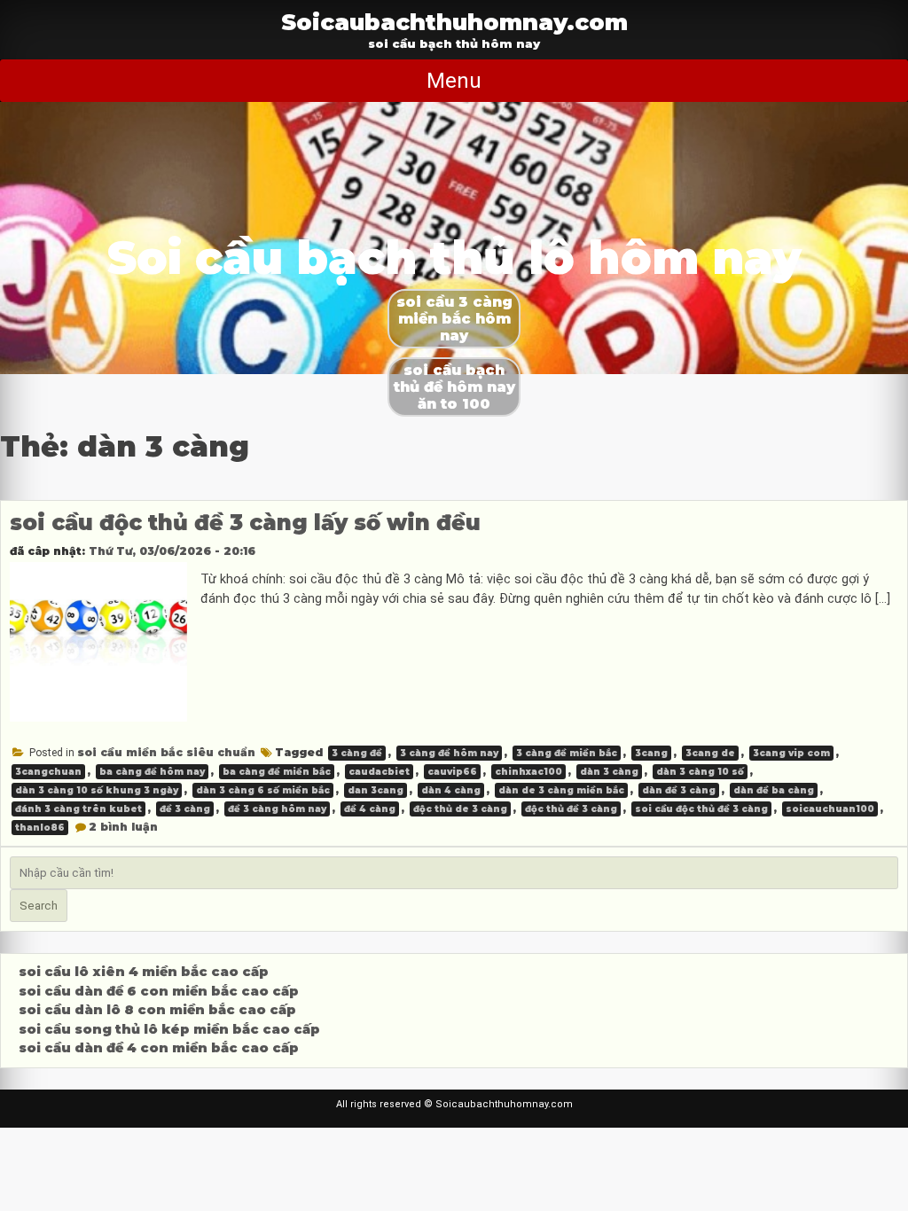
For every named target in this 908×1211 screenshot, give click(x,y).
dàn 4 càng (451, 790)
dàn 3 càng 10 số (700, 771)
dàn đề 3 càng (679, 790)
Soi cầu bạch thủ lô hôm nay (454, 257)
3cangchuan (48, 771)
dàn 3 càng (609, 771)
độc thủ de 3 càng (460, 809)
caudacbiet (379, 771)
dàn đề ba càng (773, 790)
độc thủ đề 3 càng (571, 809)
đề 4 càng (369, 809)
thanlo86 (40, 827)
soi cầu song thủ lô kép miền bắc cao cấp (169, 1029)
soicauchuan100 (830, 809)
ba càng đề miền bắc (277, 771)
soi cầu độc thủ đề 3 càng (701, 809)
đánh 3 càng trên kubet (78, 809)
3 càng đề (357, 753)
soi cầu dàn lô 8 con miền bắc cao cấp (157, 1010)
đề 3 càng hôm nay (277, 809)
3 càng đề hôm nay (449, 753)
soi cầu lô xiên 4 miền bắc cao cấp (144, 972)
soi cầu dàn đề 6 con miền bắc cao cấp (159, 991)
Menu (454, 80)
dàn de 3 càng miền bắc (561, 790)
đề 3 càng (185, 809)
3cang (651, 753)
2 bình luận (123, 826)
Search (39, 905)
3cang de (710, 753)
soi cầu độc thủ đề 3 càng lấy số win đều (245, 522)
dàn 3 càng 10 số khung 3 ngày (96, 790)
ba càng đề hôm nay (152, 771)
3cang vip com (791, 753)
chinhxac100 (528, 771)
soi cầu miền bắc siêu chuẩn (166, 752)
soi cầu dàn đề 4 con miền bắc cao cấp (159, 1048)
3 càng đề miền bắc (566, 753)
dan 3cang (375, 790)
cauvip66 (452, 771)
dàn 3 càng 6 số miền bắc (263, 790)
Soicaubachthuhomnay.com (454, 21)
